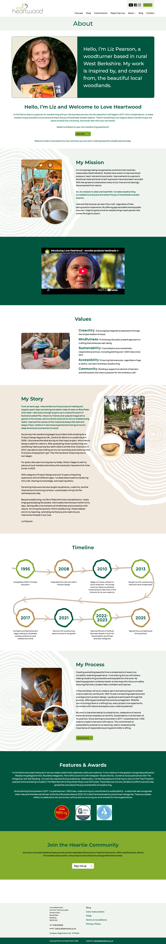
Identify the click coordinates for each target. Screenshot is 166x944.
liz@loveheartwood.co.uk (65, 928)
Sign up (147, 5)
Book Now (80, 134)
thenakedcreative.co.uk (103, 941)
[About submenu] (135, 13)
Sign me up (80, 865)
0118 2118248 (58, 925)
